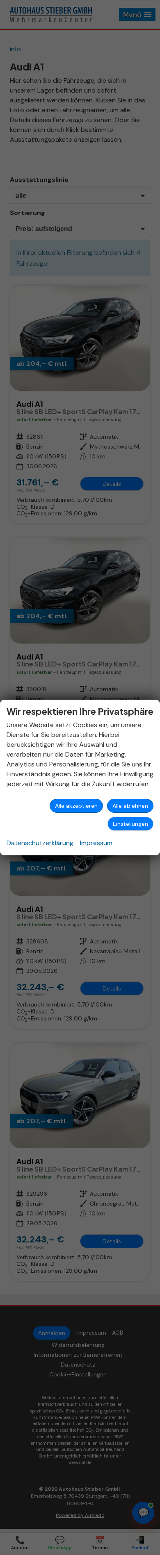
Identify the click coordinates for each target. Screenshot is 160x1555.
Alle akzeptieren (76, 805)
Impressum (96, 843)
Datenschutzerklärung (40, 843)
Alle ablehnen (130, 805)
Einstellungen (130, 823)
